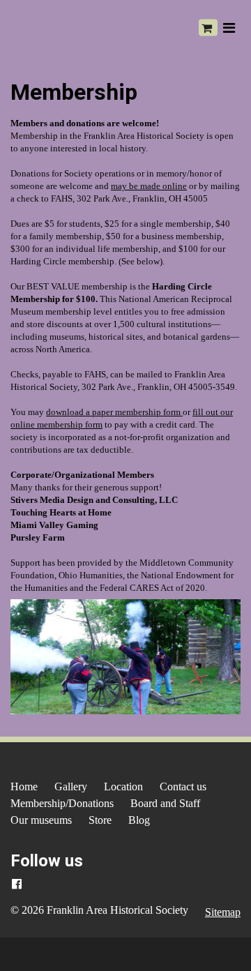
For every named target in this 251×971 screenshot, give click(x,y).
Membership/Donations (62, 803)
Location (123, 786)
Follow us (46, 861)
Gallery (70, 786)
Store (100, 820)
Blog (139, 820)
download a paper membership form (114, 412)
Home (24, 786)
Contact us (183, 786)
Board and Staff (165, 803)
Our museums (41, 820)
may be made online (149, 186)
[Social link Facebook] (17, 884)
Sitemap (223, 912)
